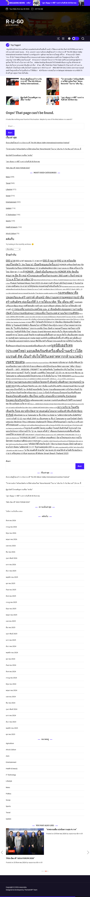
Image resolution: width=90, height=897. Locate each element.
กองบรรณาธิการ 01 (35, 862)
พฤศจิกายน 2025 (12, 577)
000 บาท (10, 260)
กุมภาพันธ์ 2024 (11, 709)
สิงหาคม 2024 (11, 671)
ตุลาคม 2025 (10, 583)
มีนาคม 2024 (10, 703)
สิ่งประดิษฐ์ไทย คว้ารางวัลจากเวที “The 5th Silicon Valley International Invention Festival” (31, 82)
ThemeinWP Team (30, 890)
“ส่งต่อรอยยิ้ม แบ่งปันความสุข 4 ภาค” (61, 829)
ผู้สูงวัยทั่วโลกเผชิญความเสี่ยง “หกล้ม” (31, 98)
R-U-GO (15, 21)
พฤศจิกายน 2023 (12, 728)
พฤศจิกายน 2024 (12, 652)
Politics (8, 794)
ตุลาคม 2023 (10, 734)
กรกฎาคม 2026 (11, 527)
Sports (8, 221)
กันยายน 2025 (11, 590)
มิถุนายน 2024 (11, 684)
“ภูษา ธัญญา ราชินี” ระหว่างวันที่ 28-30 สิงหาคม (40, 3)
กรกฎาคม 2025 (11, 602)
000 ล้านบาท (50, 260)
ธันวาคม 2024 (11, 646)
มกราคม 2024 (11, 715)
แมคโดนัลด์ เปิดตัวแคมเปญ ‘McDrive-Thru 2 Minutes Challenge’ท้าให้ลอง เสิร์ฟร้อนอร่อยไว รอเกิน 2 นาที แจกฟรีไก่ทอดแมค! (44, 421)
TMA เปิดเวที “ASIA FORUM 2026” (18, 168)
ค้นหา (8, 461)
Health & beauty (11, 227)
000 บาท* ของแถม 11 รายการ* (29, 261)
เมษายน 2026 (11, 546)
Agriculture (10, 743)
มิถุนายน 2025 (11, 609)
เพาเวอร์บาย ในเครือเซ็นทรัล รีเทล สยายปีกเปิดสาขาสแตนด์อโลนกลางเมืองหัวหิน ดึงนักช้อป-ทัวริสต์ (44, 411)
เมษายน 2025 (11, 621)
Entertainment (11, 202)
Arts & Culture (11, 233)
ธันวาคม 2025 (11, 571)
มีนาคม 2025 (10, 627)
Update (8, 208)
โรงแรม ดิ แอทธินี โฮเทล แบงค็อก (38, 428)
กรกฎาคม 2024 (11, 678)
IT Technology (11, 215)
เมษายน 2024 (11, 697)
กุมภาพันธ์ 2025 (11, 634)
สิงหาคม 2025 (11, 596)
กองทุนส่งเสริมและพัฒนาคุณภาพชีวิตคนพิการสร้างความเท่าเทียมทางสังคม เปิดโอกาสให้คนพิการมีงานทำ (44, 306)
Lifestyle (9, 189)
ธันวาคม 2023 (11, 722)
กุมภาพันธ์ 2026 (11, 558)
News (8, 177)
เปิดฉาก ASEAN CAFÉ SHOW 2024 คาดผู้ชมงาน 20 (42, 407)
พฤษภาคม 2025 (11, 615)
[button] (2, 852)
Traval (8, 183)
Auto (7, 756)
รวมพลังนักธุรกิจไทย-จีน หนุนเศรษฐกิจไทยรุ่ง (37, 362)
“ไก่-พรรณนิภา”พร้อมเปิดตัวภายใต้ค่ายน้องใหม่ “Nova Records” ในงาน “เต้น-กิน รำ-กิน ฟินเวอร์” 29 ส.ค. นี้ (72, 82)
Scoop (8, 196)
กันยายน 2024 (11, 665)
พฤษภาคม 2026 (11, 539)
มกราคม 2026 (11, 564)
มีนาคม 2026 (10, 552)
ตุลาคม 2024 (10, 659)
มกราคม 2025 (11, 640)
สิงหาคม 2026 (11, 520)
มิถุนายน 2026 (11, 533)
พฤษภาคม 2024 (11, 690)
